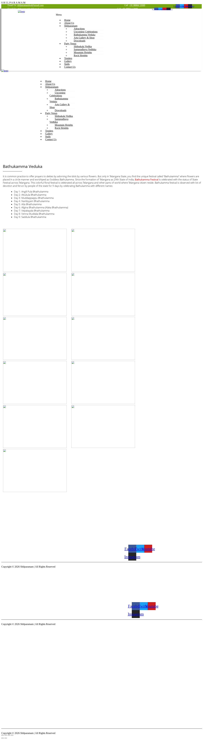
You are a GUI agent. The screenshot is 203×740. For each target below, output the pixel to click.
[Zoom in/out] (2, 735)
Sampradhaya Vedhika (58, 120)
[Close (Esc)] (12, 735)
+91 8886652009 (137, 525)
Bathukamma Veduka (58, 100)
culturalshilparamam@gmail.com (144, 540)
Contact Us (69, 67)
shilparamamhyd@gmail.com (30, 5)
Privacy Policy (120, 536)
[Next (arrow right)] (5, 738)
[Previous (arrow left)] (2, 738)
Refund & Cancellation (122, 531)
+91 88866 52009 (137, 5)
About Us (121, 521)
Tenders (121, 519)
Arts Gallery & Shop (59, 106)
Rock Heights (81, 55)
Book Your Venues (121, 515)
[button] (125, 14)
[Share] (9, 735)
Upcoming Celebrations (57, 94)
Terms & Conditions (122, 526)
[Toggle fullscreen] (5, 735)
